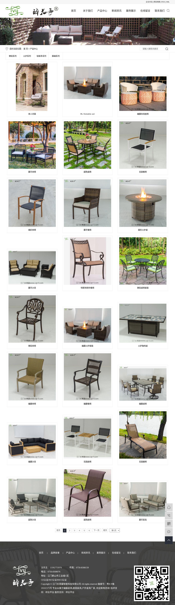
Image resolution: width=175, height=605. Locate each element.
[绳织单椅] (32, 203)
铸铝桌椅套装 (143, 288)
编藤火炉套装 (87, 346)
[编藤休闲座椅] (143, 93)
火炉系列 (27, 56)
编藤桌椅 (143, 404)
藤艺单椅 (32, 172)
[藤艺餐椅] (87, 203)
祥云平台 (49, 592)
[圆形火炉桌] (143, 203)
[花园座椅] (87, 437)
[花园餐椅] (143, 145)
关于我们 (88, 10)
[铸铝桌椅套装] (143, 261)
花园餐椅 (143, 172)
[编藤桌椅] (143, 383)
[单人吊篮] (32, 87)
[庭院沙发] (32, 498)
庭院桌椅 (87, 172)
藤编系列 (56, 56)
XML (168, 2)
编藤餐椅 (87, 404)
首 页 (26, 49)
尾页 (105, 530)
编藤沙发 (32, 462)
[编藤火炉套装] (87, 325)
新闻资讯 (117, 10)
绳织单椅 (32, 230)
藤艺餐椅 (87, 230)
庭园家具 (77, 588)
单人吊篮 (32, 114)
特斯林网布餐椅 (87, 288)
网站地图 (157, 2)
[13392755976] (169, 515)
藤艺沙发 (32, 288)
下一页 (96, 530)
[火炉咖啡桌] (143, 323)
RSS (163, 2)
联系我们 (160, 10)
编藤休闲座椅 (143, 114)
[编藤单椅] (32, 377)
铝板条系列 (41, 56)
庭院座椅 (87, 520)
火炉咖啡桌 (143, 346)
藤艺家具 (143, 520)
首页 (73, 10)
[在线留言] (169, 532)
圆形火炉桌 (143, 230)
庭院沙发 (32, 520)
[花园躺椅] (143, 435)
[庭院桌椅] (87, 145)
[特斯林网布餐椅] (87, 261)
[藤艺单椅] (32, 145)
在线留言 (145, 10)
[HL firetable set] (87, 87)
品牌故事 (55, 553)
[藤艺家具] (143, 499)
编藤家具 (67, 588)
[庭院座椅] (87, 493)
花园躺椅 (143, 462)
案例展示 (131, 10)
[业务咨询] (169, 507)
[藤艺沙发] (32, 267)
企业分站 (149, 2)
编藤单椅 (32, 404)
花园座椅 (87, 462)
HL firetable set (87, 114)
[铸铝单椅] (32, 319)
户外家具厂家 (88, 588)
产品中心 (102, 10)
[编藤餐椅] (87, 377)
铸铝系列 (13, 56)
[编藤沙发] (32, 441)
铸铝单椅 (32, 346)
